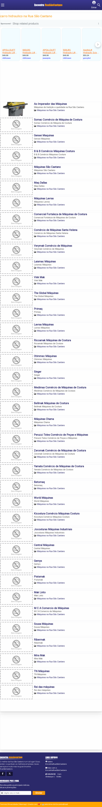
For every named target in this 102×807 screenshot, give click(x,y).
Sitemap (22, 804)
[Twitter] (10, 774)
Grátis (58, 777)
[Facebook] (2, 774)
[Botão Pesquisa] (99, 5)
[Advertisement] (51, 82)
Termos (3, 804)
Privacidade (13, 804)
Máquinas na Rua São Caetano (51, 110)
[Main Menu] (2, 5)
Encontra (48, 5)
